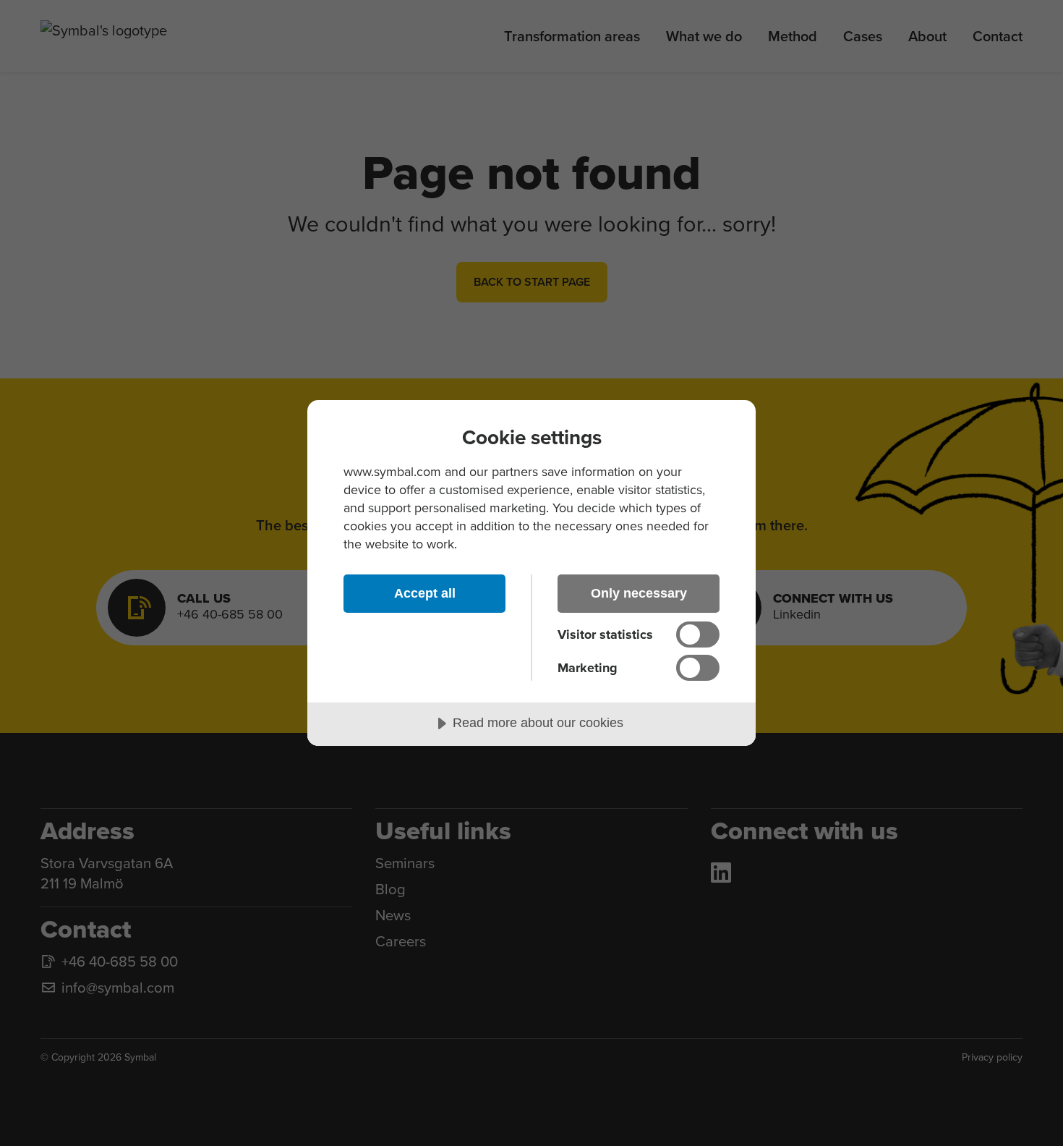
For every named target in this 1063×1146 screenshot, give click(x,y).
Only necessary (639, 593)
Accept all (425, 593)
